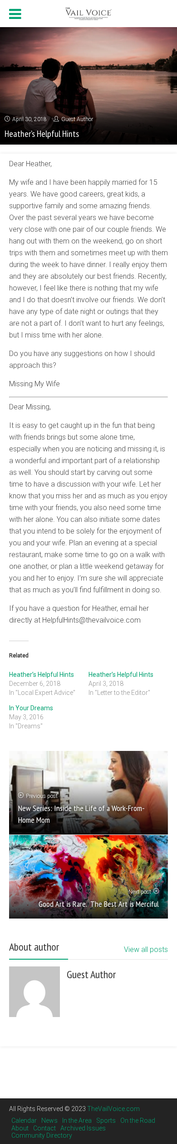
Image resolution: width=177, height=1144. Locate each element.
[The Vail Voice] (88, 12)
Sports (106, 1120)
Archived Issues (83, 1128)
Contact (44, 1128)
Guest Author (77, 119)
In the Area (77, 1120)
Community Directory (41, 1135)
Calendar (24, 1120)
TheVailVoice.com (113, 1108)
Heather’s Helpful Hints (41, 674)
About (20, 1128)
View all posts (146, 949)
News (49, 1120)
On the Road (137, 1120)
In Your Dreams (31, 708)
